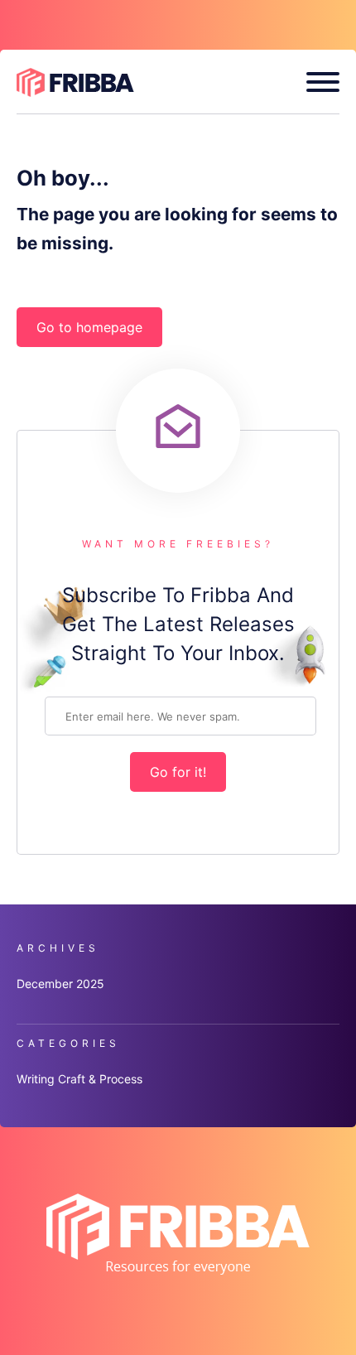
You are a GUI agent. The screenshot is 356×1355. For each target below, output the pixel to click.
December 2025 (60, 983)
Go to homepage (89, 327)
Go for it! (178, 772)
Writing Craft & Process (79, 1079)
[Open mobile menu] (316, 82)
